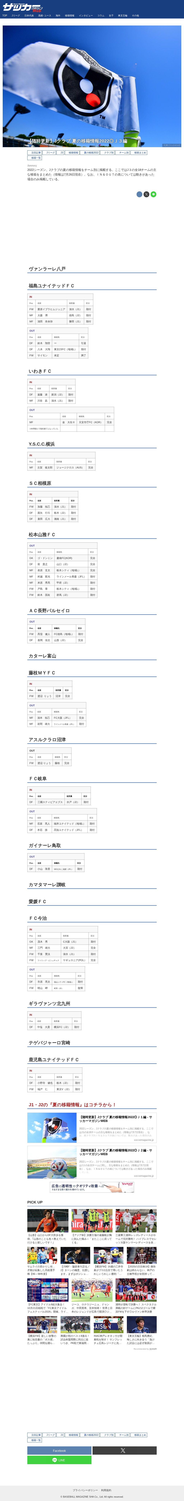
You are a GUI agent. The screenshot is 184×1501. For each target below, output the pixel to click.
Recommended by (141, 1349)
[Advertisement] (92, 231)
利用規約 (106, 1490)
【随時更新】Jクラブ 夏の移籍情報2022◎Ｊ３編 (77, 141)
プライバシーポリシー (85, 1490)
